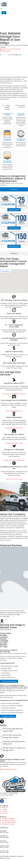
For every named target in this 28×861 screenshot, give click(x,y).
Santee (3, 635)
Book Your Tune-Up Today (14, 479)
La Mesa (4, 637)
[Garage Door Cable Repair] (14, 446)
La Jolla (3, 642)
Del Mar (3, 644)
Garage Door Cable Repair (14, 449)
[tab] (14, 189)
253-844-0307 (4, 852)
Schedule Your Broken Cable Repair (14, 460)
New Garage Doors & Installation (14, 400)
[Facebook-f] (2, 801)
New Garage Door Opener (14, 434)
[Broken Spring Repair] (14, 414)
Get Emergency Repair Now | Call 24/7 (14, 394)
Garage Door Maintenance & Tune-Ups (14, 468)
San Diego (3, 831)
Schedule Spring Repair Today (14, 428)
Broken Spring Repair (14, 417)
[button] (2, 582)
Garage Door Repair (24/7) (14, 383)
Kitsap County (4, 846)
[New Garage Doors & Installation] (14, 397)
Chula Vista (5, 633)
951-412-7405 (4, 842)
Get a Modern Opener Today (14, 443)
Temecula (3, 841)
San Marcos (3, 836)
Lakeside (4, 641)
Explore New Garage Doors (14, 411)
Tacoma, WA (4, 851)
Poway (3, 639)
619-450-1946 (4, 832)
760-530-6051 (4, 837)
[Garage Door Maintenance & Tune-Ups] (14, 463)
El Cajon (4, 646)
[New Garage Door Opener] (14, 431)
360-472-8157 (4, 847)
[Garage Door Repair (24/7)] (14, 380)
